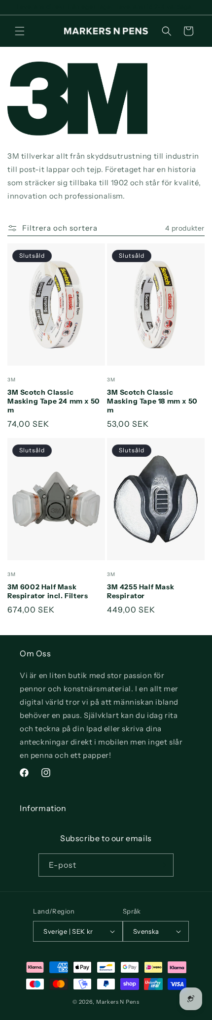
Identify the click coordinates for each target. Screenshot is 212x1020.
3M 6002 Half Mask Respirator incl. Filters (47, 591)
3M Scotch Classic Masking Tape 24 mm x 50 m (53, 401)
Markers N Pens (118, 1001)
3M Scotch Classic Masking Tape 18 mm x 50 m (152, 401)
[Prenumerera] (162, 865)
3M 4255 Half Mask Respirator (140, 591)
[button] (20, 31)
